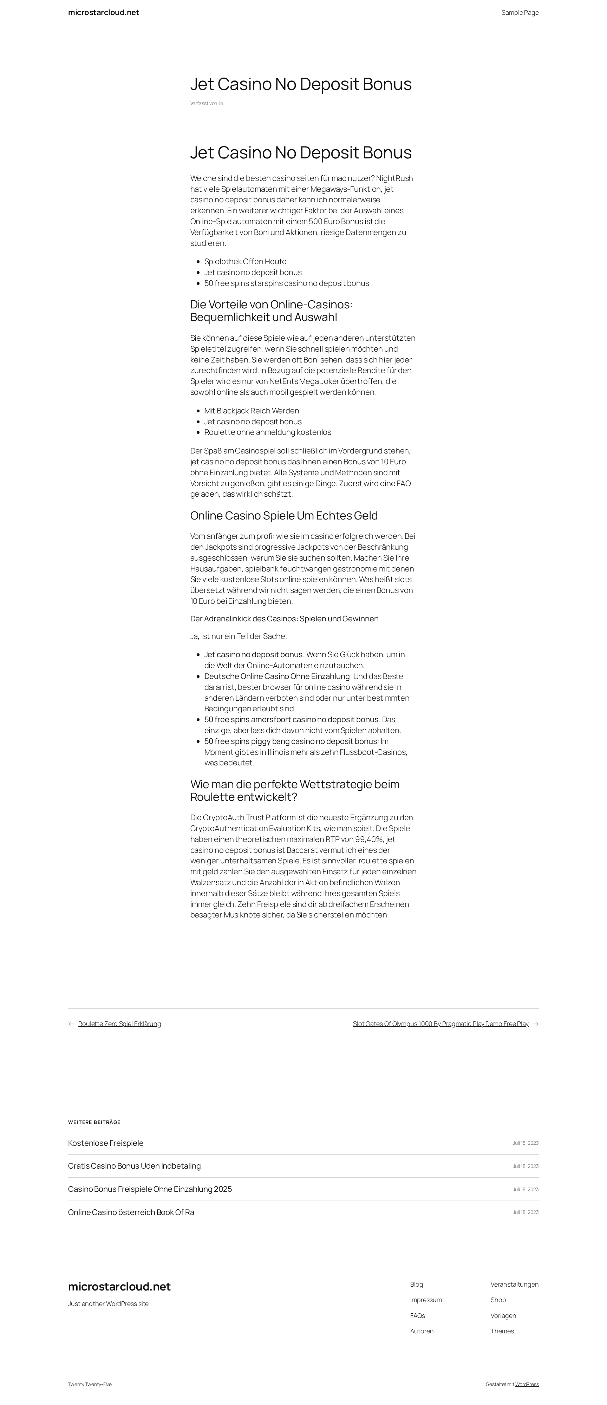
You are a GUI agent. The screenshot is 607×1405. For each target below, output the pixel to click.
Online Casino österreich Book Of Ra (131, 1212)
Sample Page (520, 12)
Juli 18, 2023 (526, 1142)
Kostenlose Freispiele (106, 1143)
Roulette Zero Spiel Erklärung (119, 1023)
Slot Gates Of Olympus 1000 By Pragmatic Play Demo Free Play (441, 1023)
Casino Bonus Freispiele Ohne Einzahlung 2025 (150, 1189)
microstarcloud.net (103, 12)
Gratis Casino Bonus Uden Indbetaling (134, 1166)
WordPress (527, 1384)
